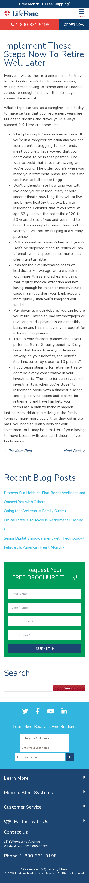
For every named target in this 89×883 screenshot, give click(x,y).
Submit (44, 648)
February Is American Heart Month (33, 547)
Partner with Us (30, 821)
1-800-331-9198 (31, 24)
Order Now (74, 25)
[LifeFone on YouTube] (50, 711)
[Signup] (70, 757)
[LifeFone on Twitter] (25, 711)
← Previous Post (18, 450)
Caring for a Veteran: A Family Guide (34, 510)
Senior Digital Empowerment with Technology (43, 538)
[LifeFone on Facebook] (38, 711)
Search (69, 688)
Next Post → (74, 450)
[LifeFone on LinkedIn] (64, 711)
